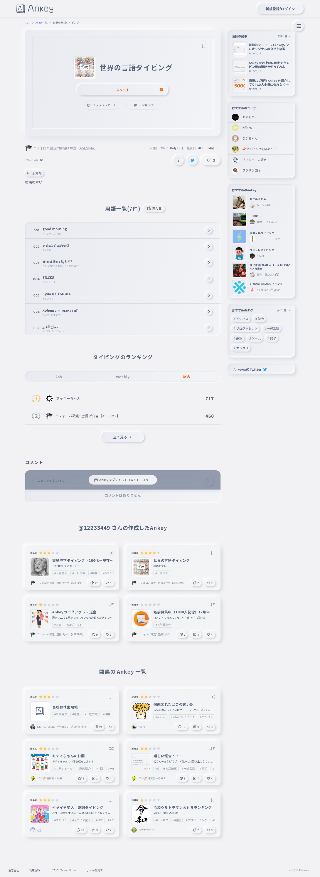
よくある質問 (95, 870)
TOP (27, 22)
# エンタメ (241, 348)
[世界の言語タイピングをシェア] (192, 160)
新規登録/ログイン (280, 8)
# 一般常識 (34, 173)
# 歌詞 (238, 338)
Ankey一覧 (41, 22)
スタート (123, 89)
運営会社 (13, 870)
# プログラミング (246, 328)
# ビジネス (241, 318)
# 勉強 (259, 318)
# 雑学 (272, 338)
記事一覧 (282, 36)
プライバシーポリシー (63, 870)
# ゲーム (255, 338)
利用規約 (34, 870)
